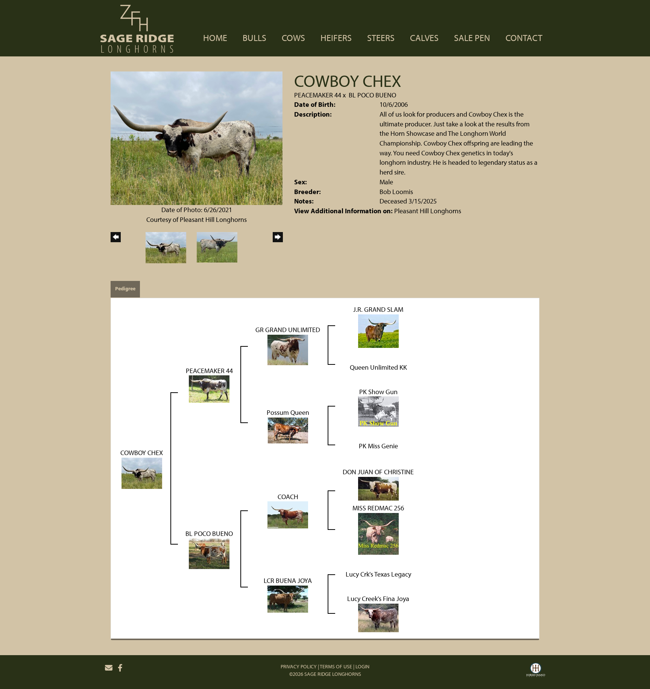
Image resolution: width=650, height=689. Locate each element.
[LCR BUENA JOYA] (287, 598)
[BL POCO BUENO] (209, 553)
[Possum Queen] (287, 429)
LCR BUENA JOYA (288, 580)
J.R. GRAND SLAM (378, 309)
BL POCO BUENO (372, 95)
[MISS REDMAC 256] (378, 533)
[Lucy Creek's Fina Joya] (378, 617)
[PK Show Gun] (378, 411)
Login (362, 666)
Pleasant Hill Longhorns (427, 210)
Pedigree (125, 288)
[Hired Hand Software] (535, 671)
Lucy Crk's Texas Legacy (378, 574)
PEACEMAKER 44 (317, 95)
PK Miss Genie (378, 446)
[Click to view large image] (196, 137)
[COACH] (287, 514)
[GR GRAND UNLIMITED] (287, 348)
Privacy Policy (299, 666)
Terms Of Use (336, 666)
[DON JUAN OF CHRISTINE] (378, 487)
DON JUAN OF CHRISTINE (378, 471)
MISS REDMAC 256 (378, 508)
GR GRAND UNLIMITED (287, 329)
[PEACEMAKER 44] (209, 388)
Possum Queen (288, 412)
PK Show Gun (378, 391)
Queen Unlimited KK (378, 367)
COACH (288, 496)
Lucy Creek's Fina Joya (378, 598)
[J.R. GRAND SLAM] (378, 330)
